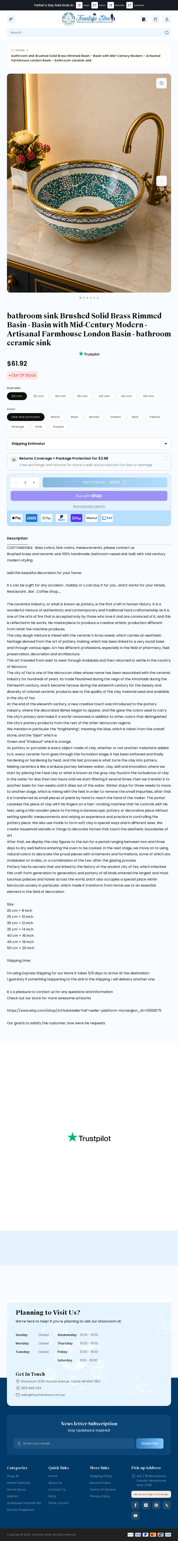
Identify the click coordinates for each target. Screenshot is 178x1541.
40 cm (107, 397)
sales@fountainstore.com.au (43, 1395)
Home (53, 1476)
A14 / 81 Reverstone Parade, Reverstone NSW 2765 (151, 1480)
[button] (11, 19)
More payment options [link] (89, 506)
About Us (55, 1483)
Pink (41, 427)
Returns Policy (100, 1483)
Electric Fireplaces (20, 1510)
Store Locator (58, 1503)
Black (57, 418)
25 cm (41, 397)
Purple (60, 427)
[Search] (166, 32)
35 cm (84, 397)
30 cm (63, 397)
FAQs (52, 1496)
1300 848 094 (31, 1388)
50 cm (151, 397)
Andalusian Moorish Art (24, 1503)
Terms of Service (103, 1489)
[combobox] (89, 32)
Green (117, 418)
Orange (20, 427)
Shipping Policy (101, 1476)
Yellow (157, 418)
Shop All (13, 1476)
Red (137, 418)
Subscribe (149, 1443)
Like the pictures (28, 418)
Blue (77, 418)
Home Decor (16, 1489)
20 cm (19, 397)
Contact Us (57, 1489)
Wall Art (12, 1496)
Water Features (18, 1483)
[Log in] (167, 19)
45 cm (129, 397)
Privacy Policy (100, 1496)
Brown (96, 418)
